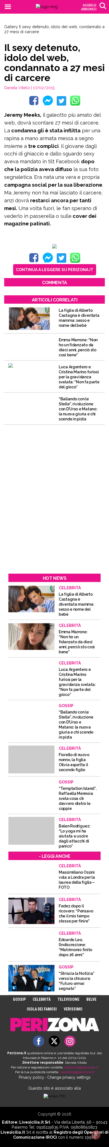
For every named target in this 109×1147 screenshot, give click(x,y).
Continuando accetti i (54, 573)
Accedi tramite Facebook (58, 613)
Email (28, 559)
